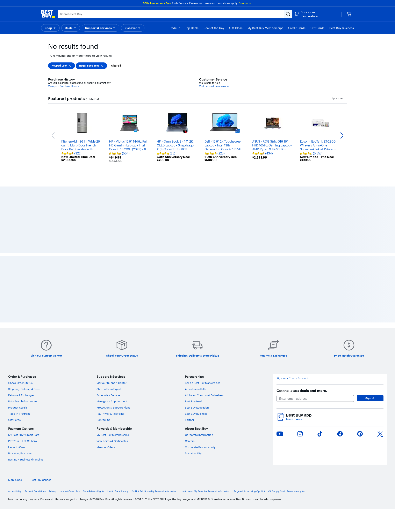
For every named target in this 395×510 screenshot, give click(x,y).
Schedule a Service (108, 395)
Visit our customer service (214, 86)
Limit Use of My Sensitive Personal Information (205, 491)
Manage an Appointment (111, 401)
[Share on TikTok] (320, 434)
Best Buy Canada (41, 479)
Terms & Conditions (35, 491)
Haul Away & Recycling (110, 413)
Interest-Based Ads (70, 491)
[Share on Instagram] (300, 434)
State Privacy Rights (93, 491)
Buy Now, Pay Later (20, 453)
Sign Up (370, 398)
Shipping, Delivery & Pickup (25, 389)
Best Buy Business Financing (25, 459)
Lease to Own (16, 447)
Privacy (53, 491)
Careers (189, 441)
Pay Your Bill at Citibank (22, 441)
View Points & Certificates (112, 441)
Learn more (294, 419)
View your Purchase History (63, 86)
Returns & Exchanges (21, 395)
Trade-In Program (19, 413)
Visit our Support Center (111, 383)
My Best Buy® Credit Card (24, 434)
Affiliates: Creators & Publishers (204, 395)
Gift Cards (14, 419)
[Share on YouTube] (279, 434)
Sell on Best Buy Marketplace (202, 383)
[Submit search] (288, 14)
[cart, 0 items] (348, 14)
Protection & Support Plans (113, 407)
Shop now (245, 3)
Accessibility (14, 491)
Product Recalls (17, 407)
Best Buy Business (196, 413)
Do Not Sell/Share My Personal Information (154, 491)
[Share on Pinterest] (360, 434)
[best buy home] (48, 14)
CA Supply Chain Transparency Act (287, 491)
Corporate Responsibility (200, 447)
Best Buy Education (197, 407)
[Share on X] (380, 434)
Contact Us (103, 419)
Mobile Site (15, 479)
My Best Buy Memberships (112, 434)
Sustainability (193, 453)
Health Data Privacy (117, 491)
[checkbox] (61, 65)
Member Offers (105, 447)
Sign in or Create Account (292, 378)
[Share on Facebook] (340, 434)
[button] (306, 14)
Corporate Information (199, 434)
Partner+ (190, 419)
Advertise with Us (195, 389)
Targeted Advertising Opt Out (249, 491)
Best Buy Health (194, 401)
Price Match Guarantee (22, 401)
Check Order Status (20, 383)
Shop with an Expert (108, 389)
